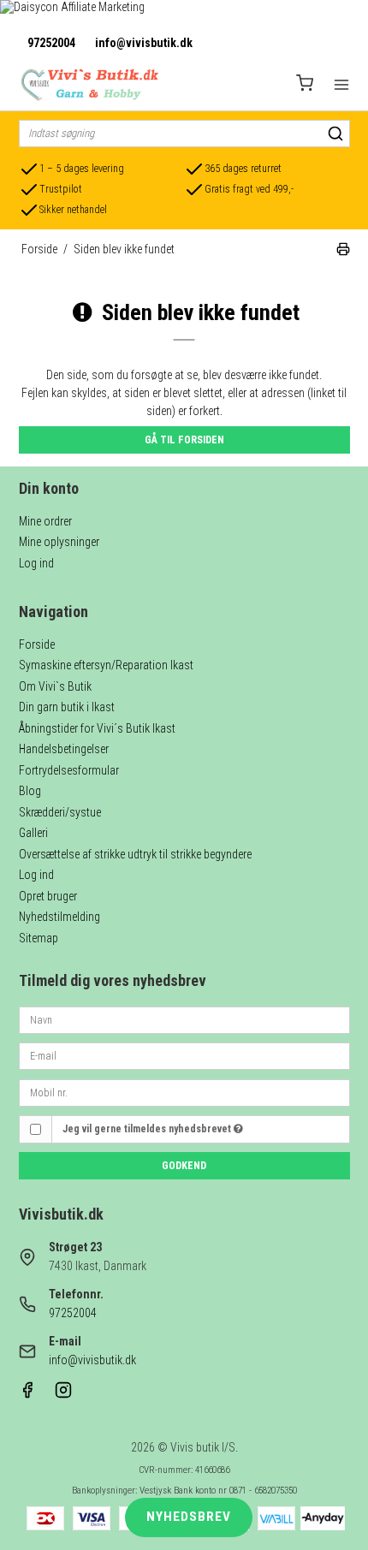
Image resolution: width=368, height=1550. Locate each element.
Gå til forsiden (184, 440)
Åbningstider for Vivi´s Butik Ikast (97, 728)
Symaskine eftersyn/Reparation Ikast (106, 665)
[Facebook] (27, 1394)
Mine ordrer (45, 521)
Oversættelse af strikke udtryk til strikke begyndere (135, 854)
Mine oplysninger (59, 542)
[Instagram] (63, 1394)
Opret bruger (48, 896)
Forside (37, 644)
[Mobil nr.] (184, 1091)
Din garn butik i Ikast (67, 707)
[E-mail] (184, 1055)
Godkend (184, 1166)
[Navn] (184, 1018)
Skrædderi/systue (60, 812)
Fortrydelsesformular (69, 770)
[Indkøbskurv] (304, 85)
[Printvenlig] (343, 251)
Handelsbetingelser (64, 749)
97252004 (51, 43)
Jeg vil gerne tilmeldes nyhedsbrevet (148, 1129)
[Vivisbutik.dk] (89, 85)
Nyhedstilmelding (59, 916)
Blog (30, 791)
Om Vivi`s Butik (55, 686)
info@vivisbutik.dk (144, 43)
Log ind (36, 563)
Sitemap (38, 938)
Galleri (33, 833)
